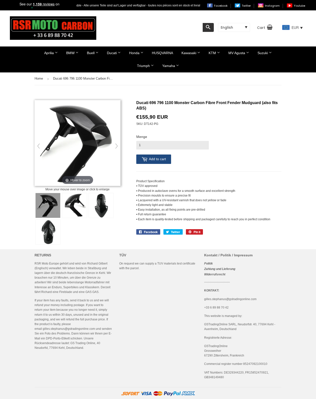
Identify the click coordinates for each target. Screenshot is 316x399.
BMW (71, 53)
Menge (141, 137)
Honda (134, 53)
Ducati (112, 53)
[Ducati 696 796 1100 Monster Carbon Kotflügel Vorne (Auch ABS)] (48, 205)
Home (39, 78)
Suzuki (263, 53)
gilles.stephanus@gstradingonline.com (69, 329)
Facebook (221, 6)
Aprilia (49, 53)
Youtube (299, 6)
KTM (213, 53)
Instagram (272, 6)
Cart (261, 27)
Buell (91, 53)
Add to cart (157, 159)
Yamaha (169, 66)
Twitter (247, 6)
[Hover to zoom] (77, 143)
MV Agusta (237, 53)
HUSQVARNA (162, 53)
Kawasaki (189, 53)
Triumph (144, 66)
